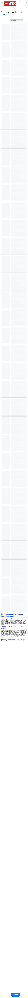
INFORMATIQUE (5, 14)
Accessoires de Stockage (7, 16)
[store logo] (10, 3)
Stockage (14, 14)
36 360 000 (18, 1)
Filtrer (16, 994)
